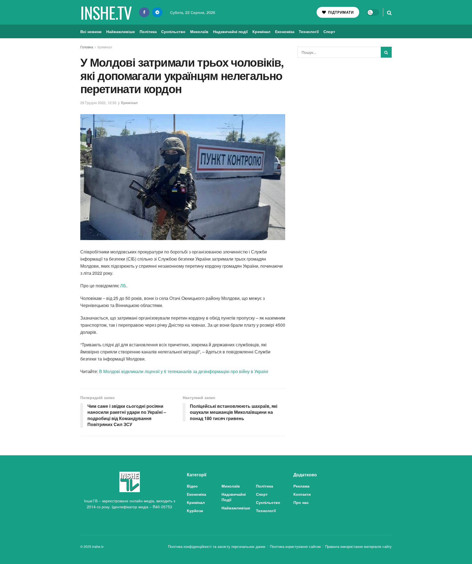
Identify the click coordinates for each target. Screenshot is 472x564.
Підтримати (340, 12)
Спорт (329, 31)
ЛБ (123, 285)
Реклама (301, 486)
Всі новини (91, 31)
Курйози (195, 510)
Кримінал (261, 31)
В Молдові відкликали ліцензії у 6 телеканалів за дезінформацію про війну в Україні (183, 371)
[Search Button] (389, 12)
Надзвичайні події (230, 31)
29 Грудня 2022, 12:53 (98, 102)
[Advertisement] (345, 103)
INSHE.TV (105, 12)
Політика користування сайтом (295, 546)
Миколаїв (199, 31)
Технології (309, 31)
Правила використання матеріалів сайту (358, 546)
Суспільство (173, 31)
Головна (86, 47)
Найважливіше (120, 31)
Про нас (301, 502)
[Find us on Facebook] (144, 12)
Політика (148, 31)
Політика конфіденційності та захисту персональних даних (217, 546)
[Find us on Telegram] (157, 12)
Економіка (284, 31)
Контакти (302, 494)
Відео (192, 486)
